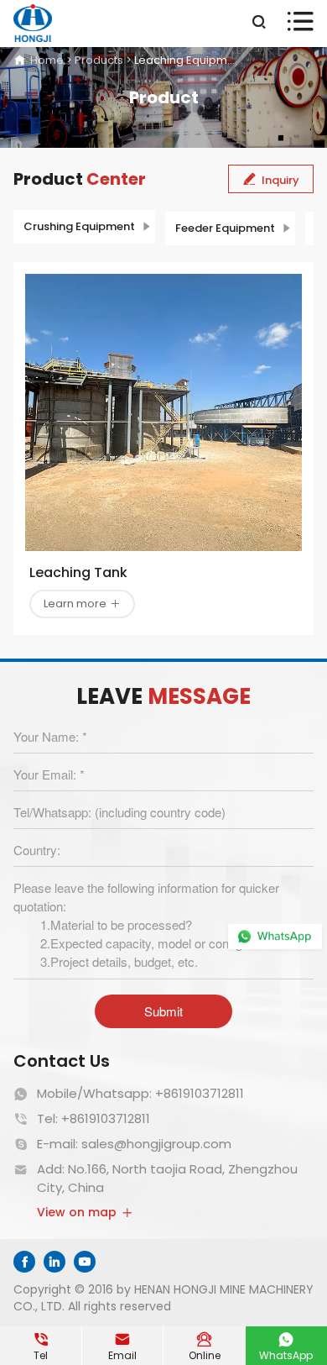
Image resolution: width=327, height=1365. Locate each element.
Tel (41, 1346)
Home (47, 60)
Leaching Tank (78, 572)
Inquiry (271, 180)
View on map (85, 1212)
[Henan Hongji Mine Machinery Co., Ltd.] (32, 23)
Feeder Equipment (225, 228)
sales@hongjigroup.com (156, 1143)
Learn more (82, 604)
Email (122, 1346)
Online (205, 1346)
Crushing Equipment (79, 226)
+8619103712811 (199, 1093)
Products (99, 60)
